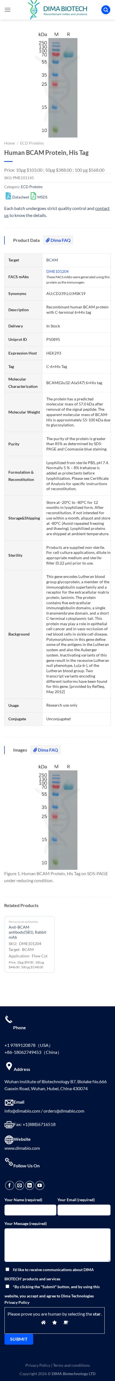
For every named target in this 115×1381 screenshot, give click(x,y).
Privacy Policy (37, 1365)
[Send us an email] (19, 1185)
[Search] (105, 10)
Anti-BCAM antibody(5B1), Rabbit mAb (27, 932)
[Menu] (7, 9)
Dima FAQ (60, 240)
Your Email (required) (76, 1199)
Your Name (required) (23, 1199)
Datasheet (20, 197)
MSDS (42, 197)
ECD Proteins (32, 143)
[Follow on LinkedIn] (29, 1185)
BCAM (52, 260)
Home (9, 143)
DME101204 (57, 271)
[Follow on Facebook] (9, 1185)
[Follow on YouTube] (39, 1185)
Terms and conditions (71, 1365)
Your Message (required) (25, 1223)
